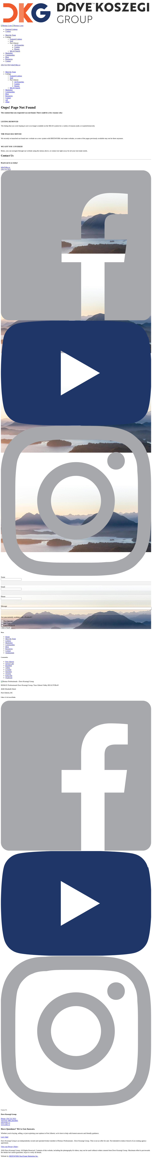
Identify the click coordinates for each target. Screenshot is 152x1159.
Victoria (8, 674)
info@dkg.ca (15, 65)
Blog (7, 57)
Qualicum (8, 678)
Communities (10, 55)
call (6, 100)
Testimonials (9, 653)
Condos (17, 47)
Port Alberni (9, 662)
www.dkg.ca (5, 1125)
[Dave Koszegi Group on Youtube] (76, 425)
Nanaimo (8, 672)
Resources (9, 59)
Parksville (8, 676)
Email (3, 587)
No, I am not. (8, 621)
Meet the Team (10, 35)
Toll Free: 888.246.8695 (9, 1121)
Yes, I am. (7, 623)
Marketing (9, 53)
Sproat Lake (9, 664)
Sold (11, 41)
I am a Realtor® (9, 626)
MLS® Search (15, 51)
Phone (3, 596)
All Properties (19, 45)
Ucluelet (8, 670)
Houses (16, 49)
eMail (7, 102)
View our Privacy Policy (9, 1147)
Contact (8, 31)
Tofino (7, 668)
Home (7, 637)
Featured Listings (11, 29)
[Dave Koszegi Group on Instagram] (76, 575)
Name (3, 577)
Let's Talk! (4, 1137)
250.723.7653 (6, 65)
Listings (8, 641)
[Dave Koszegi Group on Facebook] (76, 320)
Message (4, 606)
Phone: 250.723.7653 (8, 1119)
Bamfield (8, 666)
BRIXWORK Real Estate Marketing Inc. (23, 1156)
